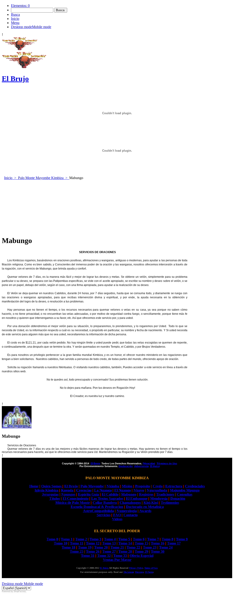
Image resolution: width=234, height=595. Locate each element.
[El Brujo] (19, 49)
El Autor (149, 572)
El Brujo (104, 568)
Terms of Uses (151, 568)
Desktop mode (12, 584)
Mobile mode (33, 584)
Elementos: (20, 6)
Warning (139, 572)
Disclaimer (128, 572)
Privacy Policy (136, 568)
